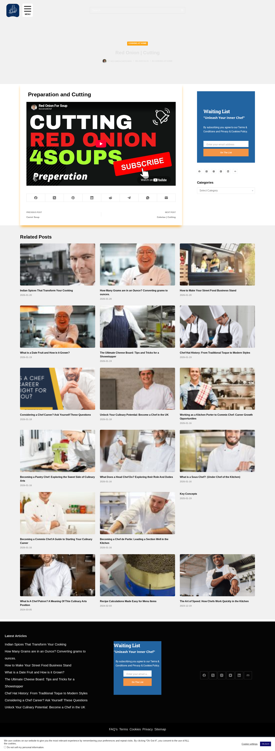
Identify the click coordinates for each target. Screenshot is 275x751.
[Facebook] (36, 198)
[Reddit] (110, 198)
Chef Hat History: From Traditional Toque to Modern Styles (215, 352)
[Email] (166, 198)
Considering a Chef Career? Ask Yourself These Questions (55, 414)
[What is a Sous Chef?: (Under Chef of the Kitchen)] (217, 451)
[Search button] (182, 10)
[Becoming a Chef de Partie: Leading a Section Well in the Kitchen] (137, 513)
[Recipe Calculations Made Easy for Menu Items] (137, 575)
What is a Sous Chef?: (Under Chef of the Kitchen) (210, 477)
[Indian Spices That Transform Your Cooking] (57, 264)
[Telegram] (129, 198)
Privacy (147, 729)
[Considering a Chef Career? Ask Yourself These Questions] (57, 389)
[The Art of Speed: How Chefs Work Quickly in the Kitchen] (217, 575)
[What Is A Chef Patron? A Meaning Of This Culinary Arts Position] (57, 575)
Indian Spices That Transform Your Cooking (46, 290)
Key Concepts (188, 493)
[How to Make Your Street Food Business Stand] (217, 264)
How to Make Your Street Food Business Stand (208, 290)
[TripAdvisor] (235, 171)
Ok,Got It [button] (265, 744)
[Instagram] (213, 171)
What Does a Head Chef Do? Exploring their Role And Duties (136, 477)
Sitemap (160, 729)
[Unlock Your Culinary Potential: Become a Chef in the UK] (137, 389)
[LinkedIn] (92, 198)
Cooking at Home (137, 43)
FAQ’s (113, 729)
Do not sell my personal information (25, 747)
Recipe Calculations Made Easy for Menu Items (128, 601)
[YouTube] (221, 171)
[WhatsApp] (147, 198)
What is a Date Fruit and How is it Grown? (45, 352)
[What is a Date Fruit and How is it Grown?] (57, 327)
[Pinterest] (73, 198)
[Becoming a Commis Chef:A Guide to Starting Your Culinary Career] (57, 513)
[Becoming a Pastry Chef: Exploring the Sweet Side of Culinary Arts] (57, 451)
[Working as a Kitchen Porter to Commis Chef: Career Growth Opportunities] (217, 389)
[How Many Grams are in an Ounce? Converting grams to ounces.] (137, 264)
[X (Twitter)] (54, 198)
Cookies (135, 729)
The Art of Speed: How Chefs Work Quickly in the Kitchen (214, 601)
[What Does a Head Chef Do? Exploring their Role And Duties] (137, 451)
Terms (123, 729)
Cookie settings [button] (250, 744)
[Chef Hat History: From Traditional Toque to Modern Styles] (217, 327)
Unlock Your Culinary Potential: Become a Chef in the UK (134, 414)
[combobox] (134, 10)
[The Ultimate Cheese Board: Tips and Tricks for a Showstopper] (137, 327)
